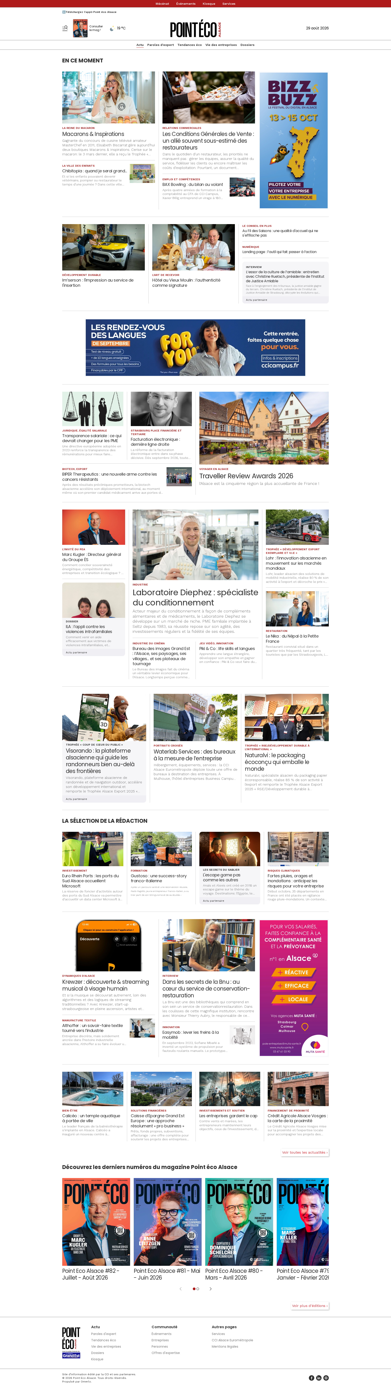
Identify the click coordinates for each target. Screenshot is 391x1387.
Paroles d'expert (160, 45)
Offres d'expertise (166, 1353)
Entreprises (160, 1340)
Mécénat (162, 3)
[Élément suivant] (211, 1289)
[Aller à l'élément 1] (194, 1289)
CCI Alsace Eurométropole (232, 1340)
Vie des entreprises (221, 45)
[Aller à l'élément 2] (198, 1289)
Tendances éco (189, 45)
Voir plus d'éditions (308, 1306)
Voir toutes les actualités (303, 1152)
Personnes (160, 1346)
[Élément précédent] (180, 1289)
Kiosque (209, 3)
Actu (140, 45)
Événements (186, 3)
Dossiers (248, 45)
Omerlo (86, 1381)
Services (228, 3)
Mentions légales (225, 1346)
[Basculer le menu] (65, 28)
